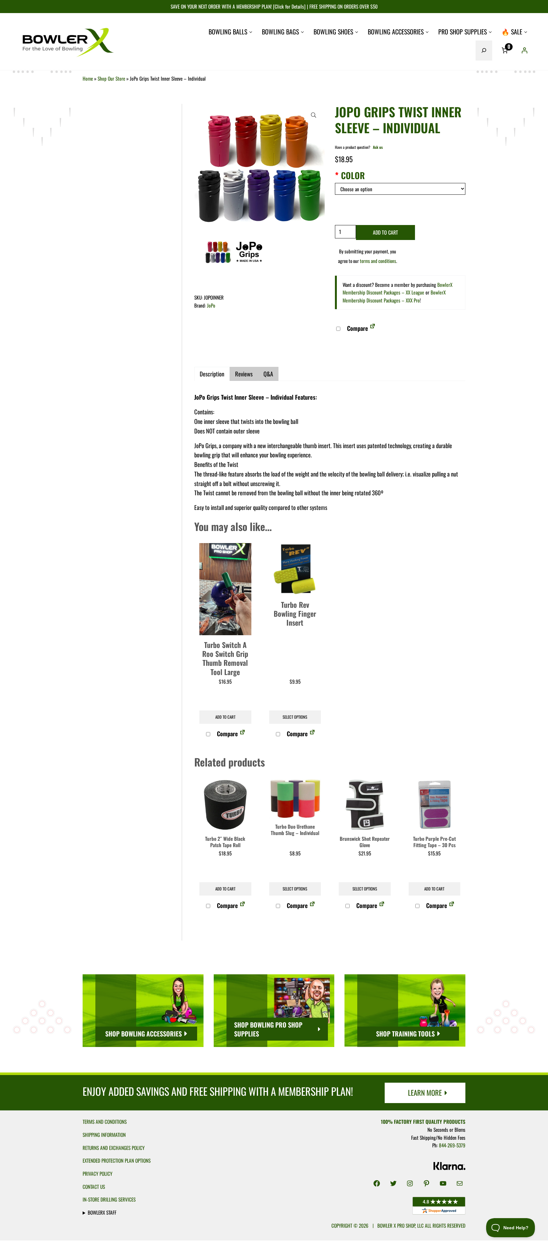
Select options (295, 717)
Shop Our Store (111, 78)
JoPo (211, 305)
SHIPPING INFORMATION (104, 1134)
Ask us (378, 147)
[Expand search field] (484, 50)
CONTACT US (94, 1186)
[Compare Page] (372, 328)
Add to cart (385, 232)
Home (88, 78)
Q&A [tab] (268, 373)
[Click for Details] (289, 6)
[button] (313, 115)
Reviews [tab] (244, 373)
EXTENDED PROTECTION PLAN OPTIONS (117, 1160)
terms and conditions (378, 260)
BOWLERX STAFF (102, 1212)
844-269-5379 (452, 1145)
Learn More (425, 1092)
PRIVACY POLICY (97, 1173)
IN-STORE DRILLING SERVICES (109, 1199)
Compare (356, 328)
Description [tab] (212, 373)
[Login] (524, 50)
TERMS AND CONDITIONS (105, 1121)
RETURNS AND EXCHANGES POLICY (113, 1147)
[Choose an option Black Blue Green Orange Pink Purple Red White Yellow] (400, 189)
